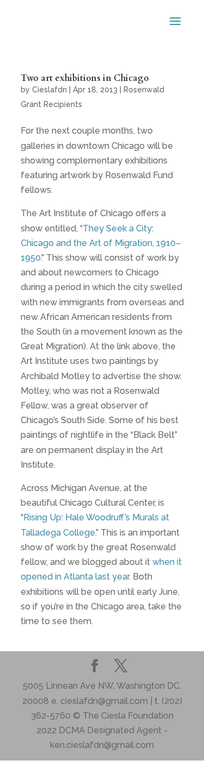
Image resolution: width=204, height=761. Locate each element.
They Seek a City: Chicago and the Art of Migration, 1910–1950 (101, 243)
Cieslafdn (49, 89)
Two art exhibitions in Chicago (85, 78)
